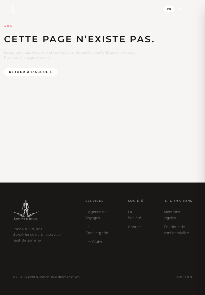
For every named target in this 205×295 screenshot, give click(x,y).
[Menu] (195, 9)
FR (169, 9)
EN (180, 9)
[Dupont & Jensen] (12, 9)
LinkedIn (183, 277)
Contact (135, 226)
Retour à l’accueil (30, 72)
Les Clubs (94, 242)
